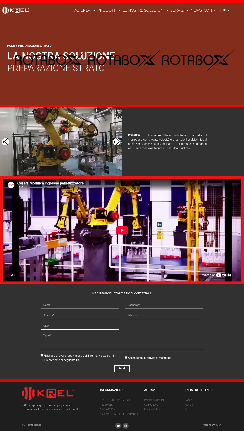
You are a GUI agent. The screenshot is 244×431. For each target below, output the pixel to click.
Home (11, 45)
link (78, 360)
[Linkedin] (126, 426)
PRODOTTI (107, 10)
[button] (5, 141)
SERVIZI (177, 10)
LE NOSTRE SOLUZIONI (144, 10)
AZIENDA (82, 10)
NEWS (196, 10)
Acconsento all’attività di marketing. (150, 357)
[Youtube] (118, 426)
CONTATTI (212, 10)
